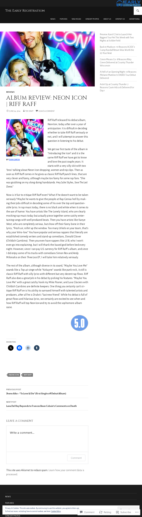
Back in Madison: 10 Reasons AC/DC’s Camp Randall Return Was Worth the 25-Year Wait (117, 50)
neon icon (14, 375)
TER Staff (29, 111)
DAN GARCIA (14, 160)
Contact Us (120, 19)
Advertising (134, 19)
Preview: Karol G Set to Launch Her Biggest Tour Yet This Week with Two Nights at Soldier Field (117, 37)
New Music (76, 19)
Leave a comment (47, 111)
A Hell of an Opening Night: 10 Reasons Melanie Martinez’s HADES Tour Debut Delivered (118, 75)
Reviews (10, 92)
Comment (76, 457)
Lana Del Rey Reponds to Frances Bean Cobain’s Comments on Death (41, 404)
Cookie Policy (56, 511)
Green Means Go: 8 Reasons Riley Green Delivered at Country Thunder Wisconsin (117, 62)
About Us (107, 19)
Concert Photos (92, 19)
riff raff (28, 375)
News (52, 19)
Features (63, 19)
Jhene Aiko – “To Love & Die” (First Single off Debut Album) (36, 391)
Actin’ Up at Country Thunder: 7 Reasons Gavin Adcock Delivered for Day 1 (117, 87)
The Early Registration (25, 10)
